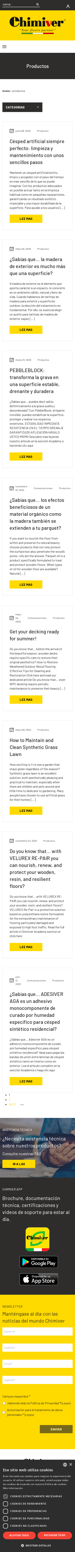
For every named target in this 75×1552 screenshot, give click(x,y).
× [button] (70, 1464)
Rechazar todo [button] (54, 1535)
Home (6, 90)
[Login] (68, 6)
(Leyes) (66, 1403)
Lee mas (26, 218)
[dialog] (37, 1506)
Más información (13, 1488)
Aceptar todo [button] (19, 1535)
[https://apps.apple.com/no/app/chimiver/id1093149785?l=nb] (38, 1279)
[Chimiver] (38, 25)
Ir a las (19, 1164)
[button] (22, 107)
